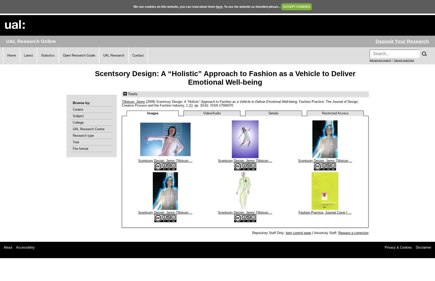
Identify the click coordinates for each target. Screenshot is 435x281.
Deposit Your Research (402, 41)
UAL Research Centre (88, 129)
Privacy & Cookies (398, 247)
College (78, 122)
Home (11, 55)
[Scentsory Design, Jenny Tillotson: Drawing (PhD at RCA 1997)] (245, 209)
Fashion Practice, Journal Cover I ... (325, 212)
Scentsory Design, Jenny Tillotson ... (165, 161)
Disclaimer (423, 247)
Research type (83, 135)
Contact (138, 55)
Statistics (48, 55)
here (219, 7)
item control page (298, 233)
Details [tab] (274, 113)
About (8, 247)
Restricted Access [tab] (335, 113)
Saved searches (404, 60)
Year (76, 142)
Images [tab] (152, 113)
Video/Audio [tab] (212, 113)
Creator (78, 109)
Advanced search (380, 60)
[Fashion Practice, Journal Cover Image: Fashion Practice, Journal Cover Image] (325, 209)
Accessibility (25, 247)
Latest (28, 55)
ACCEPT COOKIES (296, 7)
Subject (78, 116)
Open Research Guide (79, 55)
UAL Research (113, 55)
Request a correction (353, 233)
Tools (132, 94)
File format (80, 149)
